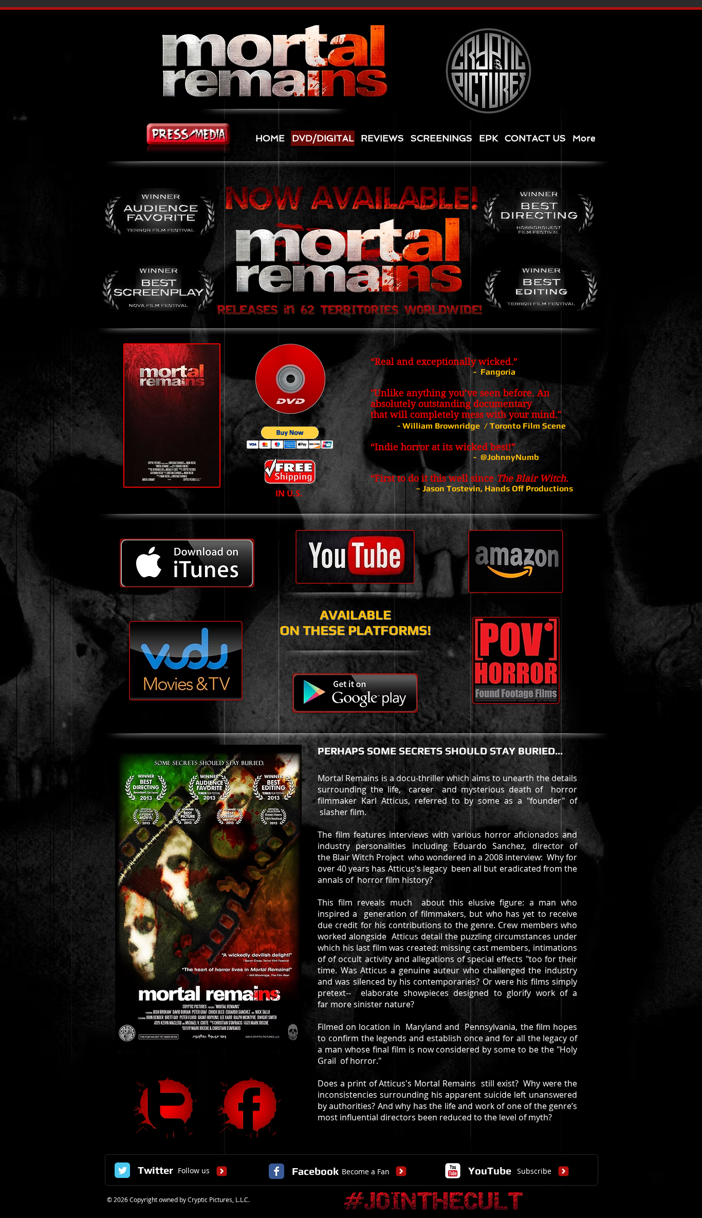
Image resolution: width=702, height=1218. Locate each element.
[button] (290, 438)
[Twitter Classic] (122, 1170)
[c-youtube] (452, 1170)
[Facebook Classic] (276, 1171)
